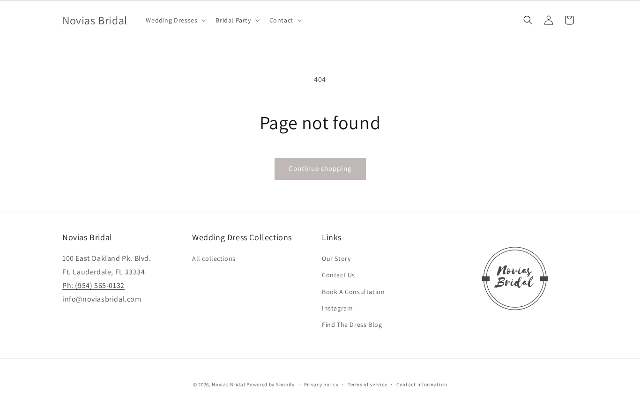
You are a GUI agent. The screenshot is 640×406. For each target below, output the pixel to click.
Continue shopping (320, 168)
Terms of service (367, 384)
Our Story (336, 258)
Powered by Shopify (270, 384)
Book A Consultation (353, 292)
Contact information (421, 384)
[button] (175, 20)
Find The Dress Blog (352, 324)
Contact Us (338, 275)
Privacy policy (321, 384)
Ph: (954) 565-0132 (93, 285)
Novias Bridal (228, 384)
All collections (214, 258)
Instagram (337, 308)
